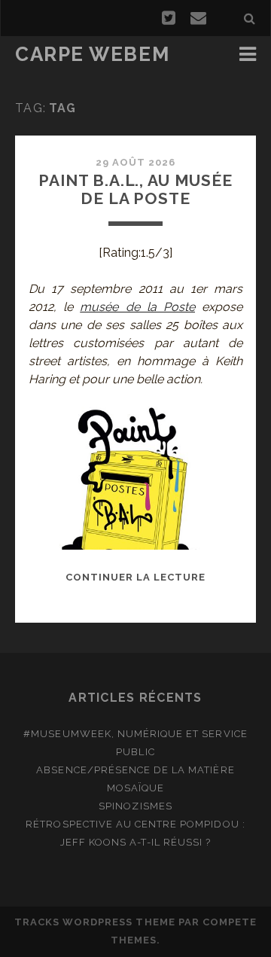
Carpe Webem (92, 54)
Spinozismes (135, 806)
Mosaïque (135, 788)
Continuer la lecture (135, 577)
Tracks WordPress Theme (94, 922)
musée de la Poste (137, 307)
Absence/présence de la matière (135, 770)
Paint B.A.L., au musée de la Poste (135, 189)
